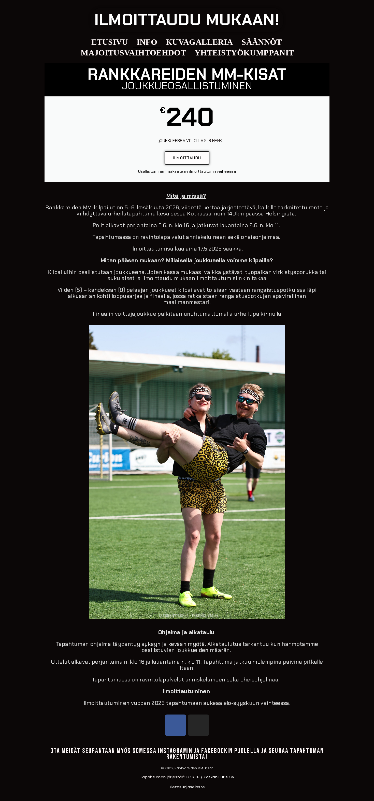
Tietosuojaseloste (187, 787)
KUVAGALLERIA (199, 42)
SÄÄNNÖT (261, 42)
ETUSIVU (109, 42)
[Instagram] (198, 725)
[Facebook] (175, 725)
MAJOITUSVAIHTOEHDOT (133, 52)
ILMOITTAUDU (187, 158)
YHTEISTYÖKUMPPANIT (244, 52)
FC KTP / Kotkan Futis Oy (210, 777)
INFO (147, 42)
